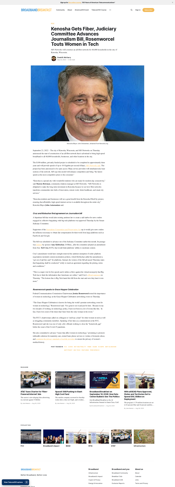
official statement (94, 275)
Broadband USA (117, 480)
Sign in (137, 10)
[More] (110, 10)
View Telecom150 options (13, 482)
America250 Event (82, 10)
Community (60, 10)
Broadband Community (120, 473)
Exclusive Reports (118, 483)
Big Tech (77, 350)
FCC (52, 24)
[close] (172, 2)
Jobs (137, 480)
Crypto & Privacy (94, 480)
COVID (70, 346)
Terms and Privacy (141, 483)
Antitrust (68, 350)
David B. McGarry (64, 57)
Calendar (138, 476)
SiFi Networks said (93, 165)
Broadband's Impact (96, 476)
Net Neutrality (80, 346)
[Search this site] (131, 10)
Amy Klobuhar (110, 346)
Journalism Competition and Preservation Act (63, 229)
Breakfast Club (117, 476)
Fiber (89, 346)
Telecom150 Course (99, 10)
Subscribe (148, 10)
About (70, 10)
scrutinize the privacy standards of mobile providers (55, 339)
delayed (39, 244)
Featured (85, 350)
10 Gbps (101, 346)
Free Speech (94, 350)
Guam (95, 346)
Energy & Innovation (95, 483)
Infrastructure (93, 473)
